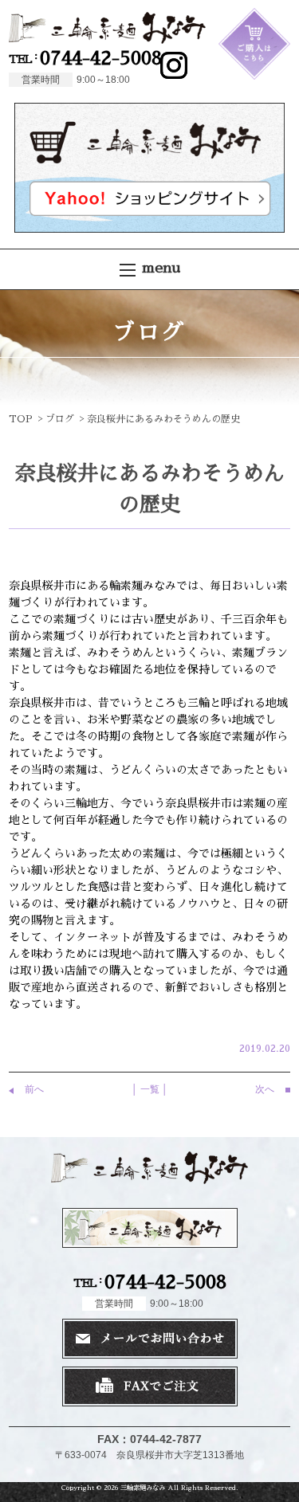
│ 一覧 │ (150, 1089)
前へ (34, 1089)
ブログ (59, 419)
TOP (21, 419)
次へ (264, 1089)
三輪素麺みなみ (142, 1487)
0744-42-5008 (85, 58)
